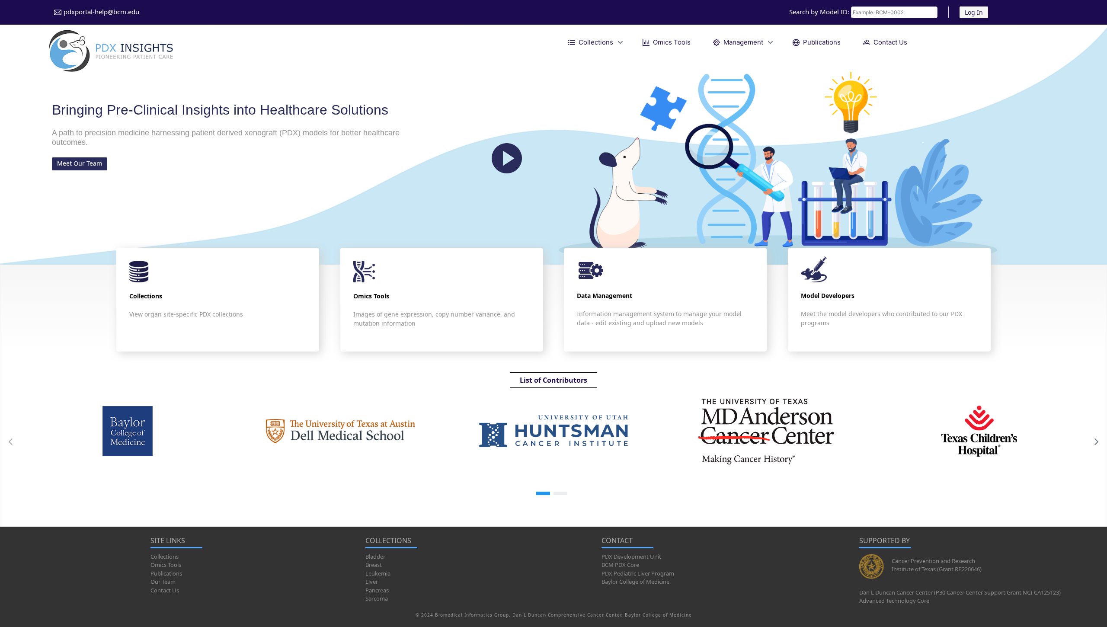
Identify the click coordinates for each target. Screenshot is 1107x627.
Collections (164, 556)
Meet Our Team (79, 163)
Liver (371, 581)
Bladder (375, 556)
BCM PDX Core (620, 565)
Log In (974, 12)
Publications (166, 573)
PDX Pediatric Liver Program (637, 573)
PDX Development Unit (631, 556)
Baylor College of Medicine (635, 581)
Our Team (163, 581)
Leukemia (377, 573)
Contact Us (164, 590)
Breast (373, 565)
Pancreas (377, 590)
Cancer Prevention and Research (933, 561)
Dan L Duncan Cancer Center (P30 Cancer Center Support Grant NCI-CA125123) (960, 592)
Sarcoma (376, 598)
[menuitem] (594, 42)
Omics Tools (165, 565)
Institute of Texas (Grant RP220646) (937, 569)
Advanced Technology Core (894, 601)
